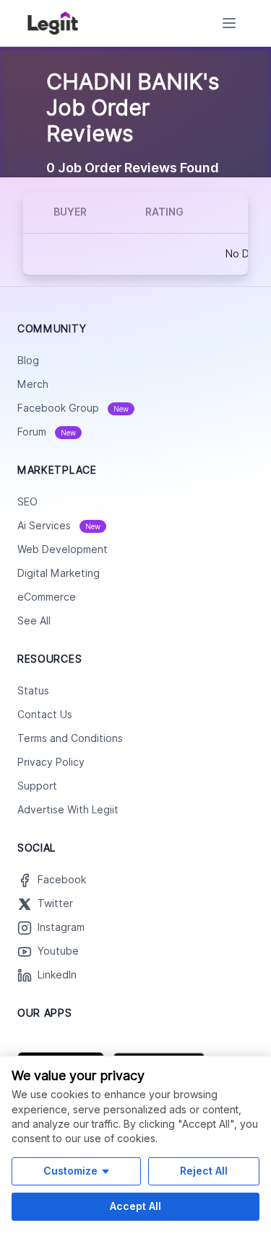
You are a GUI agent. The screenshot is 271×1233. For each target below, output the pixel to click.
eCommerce (46, 597)
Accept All (135, 1206)
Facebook (62, 879)
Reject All (204, 1170)
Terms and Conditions (70, 738)
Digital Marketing (58, 573)
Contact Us (44, 714)
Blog (28, 360)
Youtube (58, 951)
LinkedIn (57, 975)
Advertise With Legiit (68, 810)
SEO (27, 502)
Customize (70, 1170)
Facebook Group (73, 408)
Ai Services (58, 525)
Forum (46, 432)
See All (34, 621)
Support (37, 786)
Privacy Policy (51, 762)
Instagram (61, 927)
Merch (32, 384)
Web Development (62, 549)
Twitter (55, 903)
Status (33, 691)
